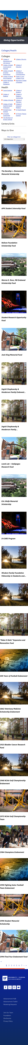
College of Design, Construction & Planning (8, 66)
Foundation (7, 1015)
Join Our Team (8, 1013)
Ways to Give (7, 130)
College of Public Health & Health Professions (7, 105)
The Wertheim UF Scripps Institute (8, 118)
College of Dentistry (19, 91)
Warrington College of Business (21, 81)
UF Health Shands (21, 110)
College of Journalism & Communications (20, 72)
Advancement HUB (9, 999)
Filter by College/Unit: (14, 137)
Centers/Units (7, 123)
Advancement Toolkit (10, 1002)
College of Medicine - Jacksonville (19, 96)
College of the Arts (21, 59)
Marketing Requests (10, 1004)
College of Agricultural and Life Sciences (7, 61)
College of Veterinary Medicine (19, 105)
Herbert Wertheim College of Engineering (8, 82)
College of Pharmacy (19, 101)
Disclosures (7, 1018)
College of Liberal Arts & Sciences (8, 77)
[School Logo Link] (13, 978)
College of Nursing (8, 100)
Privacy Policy (8, 1021)
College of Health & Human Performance (8, 72)
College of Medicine (6, 95)
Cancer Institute (7, 90)
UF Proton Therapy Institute (21, 114)
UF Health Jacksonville (6, 114)
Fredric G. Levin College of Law (20, 77)
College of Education (19, 66)
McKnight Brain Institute (7, 110)
